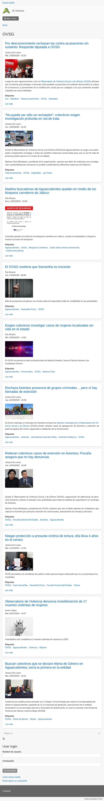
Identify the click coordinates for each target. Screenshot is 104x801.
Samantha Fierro (28, 309)
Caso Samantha (20, 585)
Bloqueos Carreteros (38, 248)
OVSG (44, 99)
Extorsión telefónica (67, 437)
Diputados (53, 99)
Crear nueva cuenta (11, 777)
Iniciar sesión (8, 3)
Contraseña (8, 761)
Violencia (33, 647)
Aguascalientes (12, 248)
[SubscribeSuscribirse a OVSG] (4, 738)
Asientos (25, 437)
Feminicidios (27, 372)
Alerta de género (20, 719)
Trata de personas (13, 173)
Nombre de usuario (12, 752)
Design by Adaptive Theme (93, 799)
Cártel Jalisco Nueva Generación (64, 248)
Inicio (5, 25)
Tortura (77, 585)
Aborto (33, 719)
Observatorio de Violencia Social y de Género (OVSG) (66, 81)
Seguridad (36, 173)
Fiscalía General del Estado (25, 520)
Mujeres (43, 647)
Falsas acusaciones (30, 99)
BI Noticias (18, 10)
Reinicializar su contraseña (15, 781)
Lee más (9, 104)
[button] (11, 18)
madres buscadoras (15, 251)
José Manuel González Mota (44, 437)
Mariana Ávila (48, 372)
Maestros (14, 99)
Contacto (7, 791)
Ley (6, 99)
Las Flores (47, 173)
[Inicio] (7, 10)
